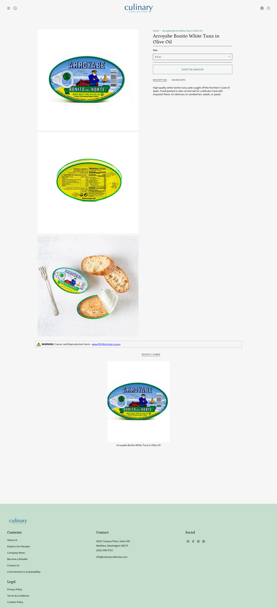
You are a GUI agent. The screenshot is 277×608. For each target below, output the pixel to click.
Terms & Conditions (18, 595)
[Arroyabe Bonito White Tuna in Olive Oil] (138, 401)
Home (156, 30)
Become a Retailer (17, 559)
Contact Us (13, 565)
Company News (16, 552)
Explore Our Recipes (18, 546)
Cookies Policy (15, 602)
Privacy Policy (14, 589)
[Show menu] (9, 8)
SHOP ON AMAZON (193, 69)
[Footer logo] (18, 521)
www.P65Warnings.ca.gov (106, 344)
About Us (12, 540)
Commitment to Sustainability (24, 571)
